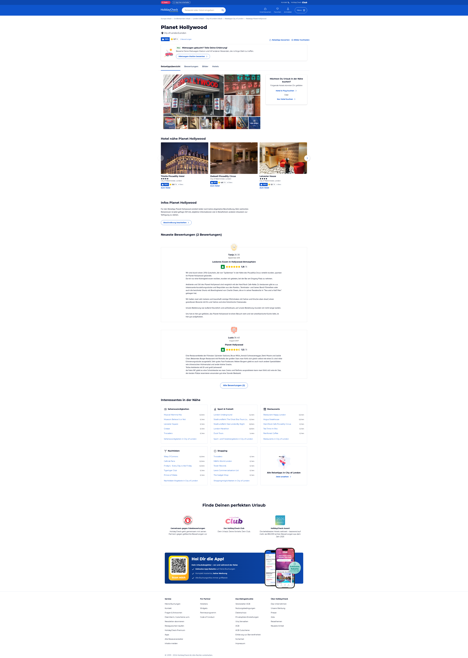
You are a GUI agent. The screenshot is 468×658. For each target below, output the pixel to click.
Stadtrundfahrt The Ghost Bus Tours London (231, 419)
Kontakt (284, 2)
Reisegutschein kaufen (174, 626)
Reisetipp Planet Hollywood (256, 19)
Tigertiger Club (170, 470)
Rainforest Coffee (270, 433)
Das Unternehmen (279, 604)
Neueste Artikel (277, 626)
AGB (237, 626)
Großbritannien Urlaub (182, 19)
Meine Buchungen (172, 604)
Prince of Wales (170, 475)
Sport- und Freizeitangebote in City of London (233, 439)
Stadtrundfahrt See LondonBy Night (229, 424)
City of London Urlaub (214, 19)
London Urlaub (198, 19)
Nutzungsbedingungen (245, 608)
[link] (265, 10)
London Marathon (221, 429)
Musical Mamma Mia (173, 415)
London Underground (223, 415)
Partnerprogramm (208, 613)
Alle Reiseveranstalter (174, 639)
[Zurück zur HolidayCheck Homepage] (169, 10)
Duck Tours (218, 433)
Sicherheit (239, 639)
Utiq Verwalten (241, 621)
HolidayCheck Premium (175, 630)
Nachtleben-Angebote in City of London (181, 481)
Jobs (273, 617)
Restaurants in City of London (276, 439)
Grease (167, 429)
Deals (165, 2)
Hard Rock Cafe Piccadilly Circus (277, 424)
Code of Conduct (207, 617)
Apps (167, 635)
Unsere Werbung (278, 608)
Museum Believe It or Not (175, 419)
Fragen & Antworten (173, 613)
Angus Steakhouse (271, 419)
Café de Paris (169, 461)
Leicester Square (171, 424)
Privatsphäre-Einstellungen (247, 617)
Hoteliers (204, 604)
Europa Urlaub (166, 19)
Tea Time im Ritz (270, 429)
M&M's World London (223, 461)
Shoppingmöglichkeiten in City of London (231, 481)
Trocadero (168, 433)
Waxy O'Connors (171, 456)
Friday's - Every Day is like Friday (178, 466)
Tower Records (220, 466)
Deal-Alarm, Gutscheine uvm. (177, 617)
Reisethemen (276, 621)
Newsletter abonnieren (174, 621)
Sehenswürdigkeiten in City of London (180, 439)
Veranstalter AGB (242, 604)
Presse (273, 613)
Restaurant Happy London (274, 415)
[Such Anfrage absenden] (223, 10)
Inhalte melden (171, 643)
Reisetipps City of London (234, 19)
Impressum (240, 643)
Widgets (203, 608)
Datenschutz (240, 613)
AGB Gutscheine (242, 630)
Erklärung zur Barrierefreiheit (248, 635)
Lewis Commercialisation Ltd (226, 470)
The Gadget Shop (221, 475)
